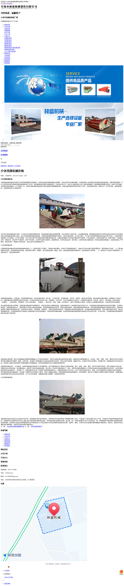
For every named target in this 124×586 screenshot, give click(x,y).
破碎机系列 (8, 44)
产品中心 (7, 36)
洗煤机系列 (8, 38)
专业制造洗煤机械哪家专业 (15, 426)
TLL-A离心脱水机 (10, 51)
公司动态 (7, 55)
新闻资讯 (7, 53)
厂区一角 (7, 34)
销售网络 (7, 30)
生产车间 (7, 32)
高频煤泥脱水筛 (9, 49)
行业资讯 (7, 57)
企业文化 (7, 28)
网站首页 (7, 24)
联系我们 (10, 3)
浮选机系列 (8, 40)
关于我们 (4, 3)
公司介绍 (7, 26)
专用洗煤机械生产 (36, 426)
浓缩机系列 (8, 42)
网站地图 (83, 563)
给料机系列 (8, 45)
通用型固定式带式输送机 (12, 47)
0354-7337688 (8, 577)
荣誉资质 (7, 59)
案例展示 (7, 61)
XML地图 (88, 563)
